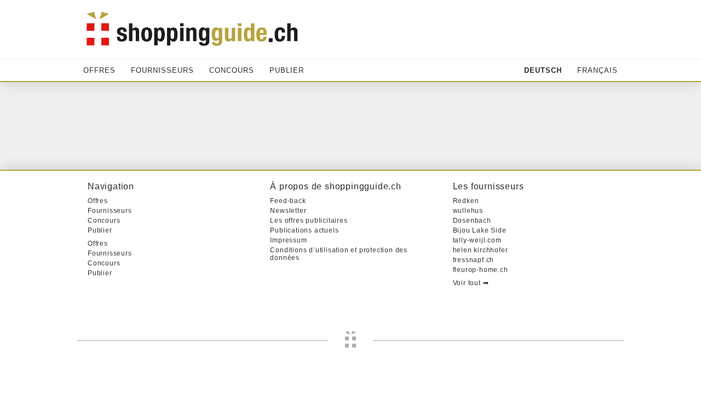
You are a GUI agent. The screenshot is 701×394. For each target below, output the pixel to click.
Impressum (288, 240)
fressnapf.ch (474, 260)
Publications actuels (304, 230)
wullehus (468, 211)
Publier (286, 70)
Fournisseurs (162, 70)
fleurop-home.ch (480, 270)
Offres (99, 70)
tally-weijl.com (477, 240)
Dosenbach (472, 220)
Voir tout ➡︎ (471, 283)
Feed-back (288, 201)
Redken (466, 201)
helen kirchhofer (480, 250)
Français (597, 70)
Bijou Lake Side (480, 230)
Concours (231, 70)
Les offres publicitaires (308, 220)
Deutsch (543, 70)
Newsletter (288, 211)
